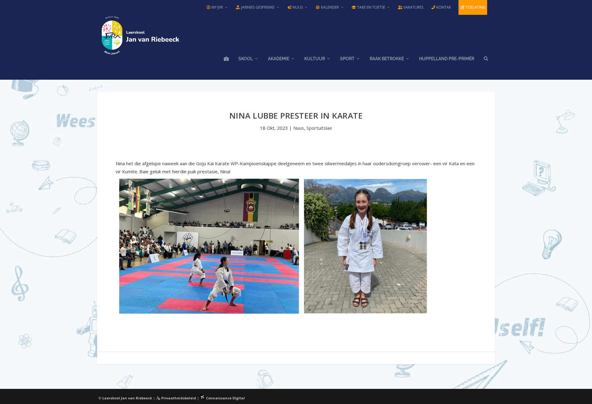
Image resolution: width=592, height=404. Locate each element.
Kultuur (314, 58)
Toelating (475, 7)
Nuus (297, 7)
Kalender (329, 7)
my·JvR (217, 7)
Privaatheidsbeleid (178, 398)
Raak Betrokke (387, 58)
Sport (347, 58)
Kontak (443, 7)
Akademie (278, 58)
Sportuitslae (319, 128)
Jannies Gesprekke (257, 7)
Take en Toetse (370, 7)
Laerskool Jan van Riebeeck (127, 398)
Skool (245, 58)
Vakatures (412, 7)
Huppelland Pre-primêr (446, 58)
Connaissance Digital (225, 398)
